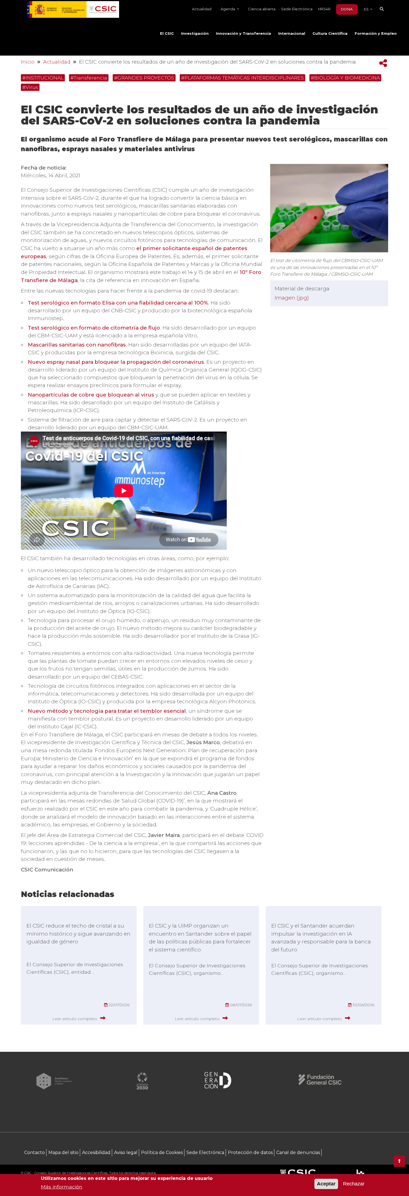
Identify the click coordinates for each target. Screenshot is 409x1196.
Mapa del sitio (63, 1152)
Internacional (291, 33)
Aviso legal (125, 1152)
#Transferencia (88, 78)
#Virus (30, 87)
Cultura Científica (330, 33)
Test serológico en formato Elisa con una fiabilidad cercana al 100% (118, 303)
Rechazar (353, 1184)
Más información (61, 1186)
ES (366, 9)
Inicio (28, 62)
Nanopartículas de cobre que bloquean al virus (91, 395)
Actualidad (201, 9)
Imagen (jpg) (292, 298)
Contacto (34, 1152)
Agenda (228, 9)
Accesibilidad (96, 1152)
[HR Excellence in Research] (360, 1173)
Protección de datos (250, 1152)
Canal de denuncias (298, 1152)
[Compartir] (383, 63)
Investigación (195, 33)
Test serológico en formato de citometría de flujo (94, 328)
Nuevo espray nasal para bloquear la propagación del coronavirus (116, 362)
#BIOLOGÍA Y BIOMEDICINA (345, 78)
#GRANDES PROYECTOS (144, 78)
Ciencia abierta (261, 9)
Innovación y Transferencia (243, 33)
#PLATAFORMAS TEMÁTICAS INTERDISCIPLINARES (242, 78)
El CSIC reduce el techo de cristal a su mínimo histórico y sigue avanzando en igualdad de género (78, 934)
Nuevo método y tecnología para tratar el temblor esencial (107, 711)
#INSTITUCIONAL (42, 78)
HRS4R (324, 9)
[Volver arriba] (399, 1161)
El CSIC (167, 33)
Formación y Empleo (376, 33)
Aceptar (326, 1184)
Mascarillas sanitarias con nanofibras (77, 345)
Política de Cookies (162, 1152)
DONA (347, 9)
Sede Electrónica (296, 9)
